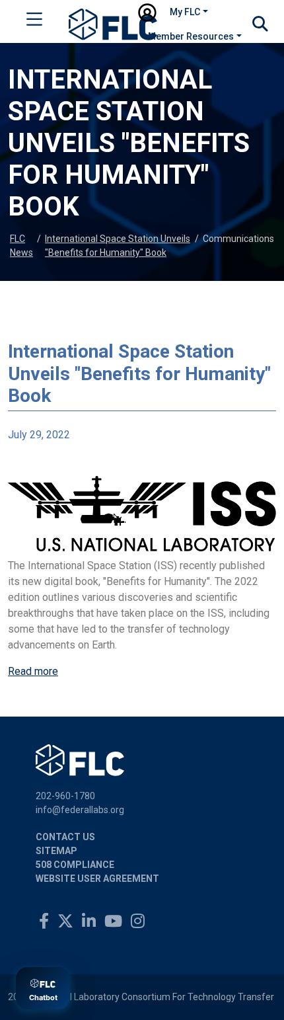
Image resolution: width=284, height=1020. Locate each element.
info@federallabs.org (80, 809)
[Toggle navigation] (34, 22)
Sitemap (56, 850)
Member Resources (191, 36)
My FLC (185, 12)
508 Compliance (75, 864)
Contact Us (65, 837)
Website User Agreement (97, 878)
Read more (33, 671)
